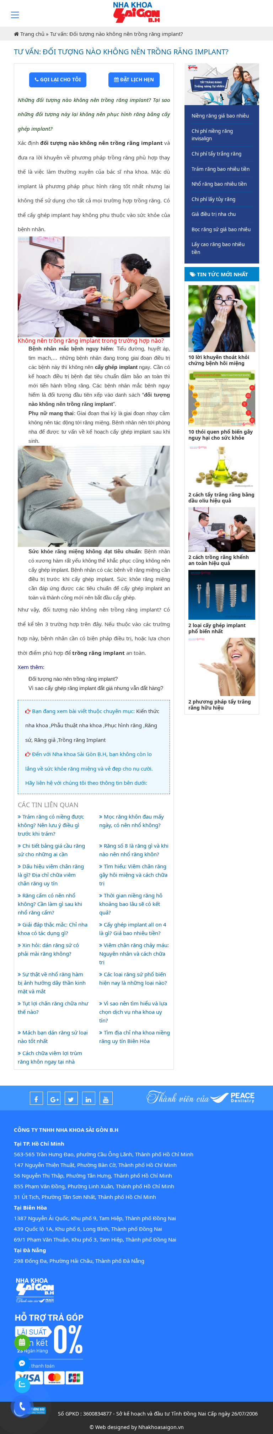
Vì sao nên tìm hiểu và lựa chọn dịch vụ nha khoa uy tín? (133, 1012)
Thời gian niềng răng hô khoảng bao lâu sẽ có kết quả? (130, 904)
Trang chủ (32, 33)
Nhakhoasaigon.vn (161, 1427)
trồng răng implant (98, 652)
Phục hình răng (123, 725)
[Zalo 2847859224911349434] (22, 1385)
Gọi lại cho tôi (60, 79)
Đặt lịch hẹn (136, 79)
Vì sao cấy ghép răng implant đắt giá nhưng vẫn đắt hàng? (95, 688)
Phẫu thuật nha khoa (76, 725)
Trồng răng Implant (82, 739)
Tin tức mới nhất (222, 274)
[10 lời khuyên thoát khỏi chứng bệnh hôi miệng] (221, 317)
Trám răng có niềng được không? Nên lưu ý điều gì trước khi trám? (51, 825)
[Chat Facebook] (22, 1364)
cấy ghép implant (116, 367)
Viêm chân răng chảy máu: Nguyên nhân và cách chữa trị (134, 953)
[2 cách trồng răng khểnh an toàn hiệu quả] (221, 528)
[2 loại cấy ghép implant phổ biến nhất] (221, 594)
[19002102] (22, 1406)
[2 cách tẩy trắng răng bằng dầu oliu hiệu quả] (221, 466)
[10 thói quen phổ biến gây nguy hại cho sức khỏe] (221, 397)
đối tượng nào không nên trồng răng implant (101, 142)
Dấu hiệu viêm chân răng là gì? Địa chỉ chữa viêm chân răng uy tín (51, 875)
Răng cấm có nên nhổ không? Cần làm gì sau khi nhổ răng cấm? (50, 904)
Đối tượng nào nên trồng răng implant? (73, 679)
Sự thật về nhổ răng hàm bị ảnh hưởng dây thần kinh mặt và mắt (52, 983)
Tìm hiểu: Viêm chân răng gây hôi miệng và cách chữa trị (133, 875)
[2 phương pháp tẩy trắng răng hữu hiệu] (221, 666)
